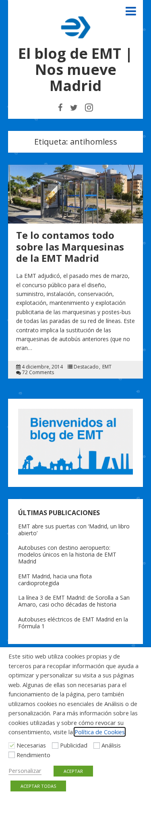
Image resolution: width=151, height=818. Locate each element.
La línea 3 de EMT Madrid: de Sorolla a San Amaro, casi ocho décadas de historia (74, 601)
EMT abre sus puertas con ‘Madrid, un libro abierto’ (74, 529)
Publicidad (73, 745)
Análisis (111, 745)
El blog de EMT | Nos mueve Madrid (75, 69)
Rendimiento (33, 755)
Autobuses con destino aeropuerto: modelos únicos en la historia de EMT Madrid (67, 554)
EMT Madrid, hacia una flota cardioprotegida (55, 579)
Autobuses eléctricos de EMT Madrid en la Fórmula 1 (73, 622)
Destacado (86, 367)
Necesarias (31, 745)
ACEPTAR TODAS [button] (38, 786)
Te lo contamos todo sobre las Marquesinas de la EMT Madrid (70, 246)
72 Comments (38, 372)
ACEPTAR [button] (73, 771)
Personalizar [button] (24, 770)
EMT (107, 367)
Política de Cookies (99, 732)
